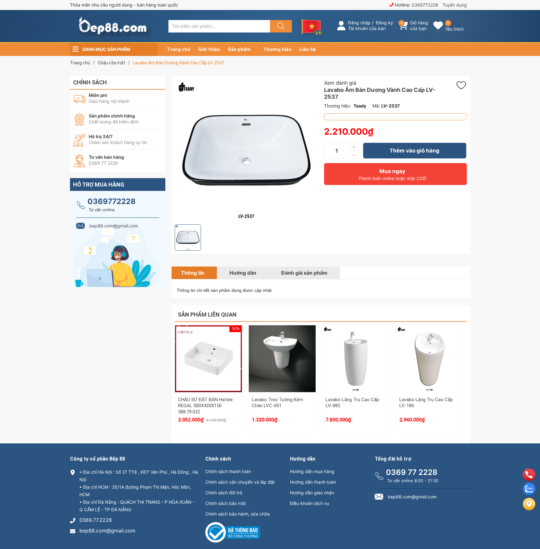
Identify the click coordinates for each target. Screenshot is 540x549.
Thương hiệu (277, 49)
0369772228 (425, 4)
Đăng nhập (359, 22)
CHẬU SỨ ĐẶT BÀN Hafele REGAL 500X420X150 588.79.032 (205, 406)
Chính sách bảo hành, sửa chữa (237, 514)
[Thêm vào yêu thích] (463, 85)
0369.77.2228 (95, 520)
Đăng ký (384, 22)
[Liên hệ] (529, 509)
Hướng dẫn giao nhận (312, 492)
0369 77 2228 (412, 472)
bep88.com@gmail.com (107, 530)
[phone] (529, 479)
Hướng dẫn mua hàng (312, 471)
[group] (246, 150)
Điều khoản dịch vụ (309, 503)
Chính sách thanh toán (228, 471)
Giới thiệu (209, 49)
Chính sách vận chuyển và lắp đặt (240, 482)
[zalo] (529, 493)
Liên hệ (307, 49)
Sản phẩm (239, 49)
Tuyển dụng (454, 4)
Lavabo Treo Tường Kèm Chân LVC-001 (277, 403)
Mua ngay (392, 174)
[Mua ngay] (208, 371)
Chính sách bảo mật (225, 503)
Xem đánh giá (340, 83)
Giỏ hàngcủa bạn (419, 25)
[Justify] (280, 26)
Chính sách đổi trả (223, 492)
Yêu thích (454, 29)
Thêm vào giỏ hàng (414, 150)
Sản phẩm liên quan (207, 314)
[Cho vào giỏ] (208, 342)
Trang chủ (178, 49)
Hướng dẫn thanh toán (313, 482)
